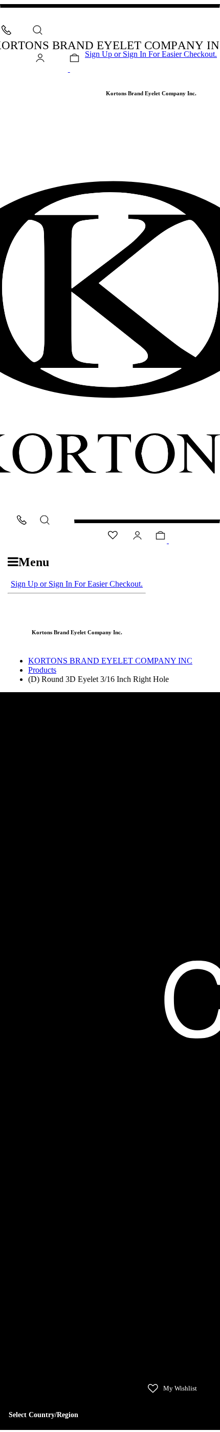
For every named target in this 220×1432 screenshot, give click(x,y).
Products (42, 670)
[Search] (37, 30)
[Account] (40, 59)
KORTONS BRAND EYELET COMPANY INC (110, 660)
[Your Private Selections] (5, 79)
